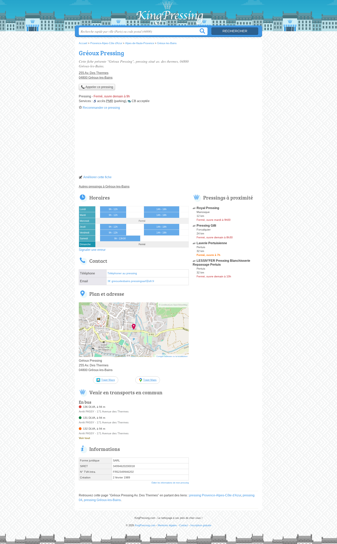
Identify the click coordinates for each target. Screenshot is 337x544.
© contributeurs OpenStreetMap (173, 305)
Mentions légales (167, 525)
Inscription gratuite (200, 525)
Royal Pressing (208, 208)
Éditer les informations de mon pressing (170, 483)
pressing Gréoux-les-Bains (102, 500)
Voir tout (84, 438)
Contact (183, 525)
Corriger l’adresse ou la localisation (172, 356)
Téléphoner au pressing (122, 273)
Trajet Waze (108, 379)
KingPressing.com (168, 14)
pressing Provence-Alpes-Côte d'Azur (215, 495)
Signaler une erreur (92, 249)
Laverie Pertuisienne (212, 243)
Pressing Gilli (206, 225)
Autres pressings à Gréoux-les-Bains (104, 186)
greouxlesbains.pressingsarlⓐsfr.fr (133, 281)
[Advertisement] (168, 143)
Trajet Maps (150, 379)
